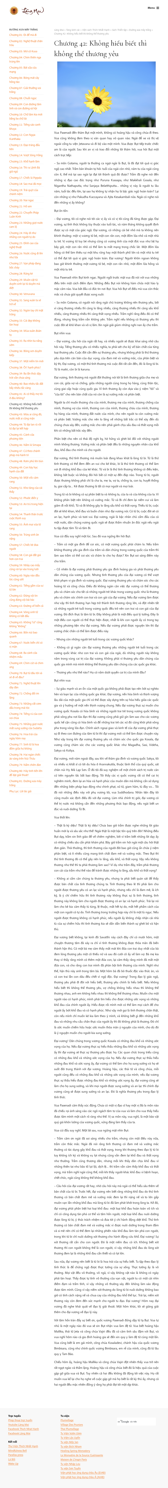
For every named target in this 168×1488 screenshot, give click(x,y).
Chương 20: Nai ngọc (21, 200)
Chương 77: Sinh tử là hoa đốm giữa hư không (24, 746)
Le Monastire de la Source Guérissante (82, 1455)
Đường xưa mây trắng (23, 29)
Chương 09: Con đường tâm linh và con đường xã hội (25, 106)
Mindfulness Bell (17, 1450)
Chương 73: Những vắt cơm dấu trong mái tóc (25, 705)
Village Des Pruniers (72, 1424)
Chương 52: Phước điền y (23, 498)
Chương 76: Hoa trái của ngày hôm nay (23, 736)
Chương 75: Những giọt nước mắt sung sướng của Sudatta (26, 726)
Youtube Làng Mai (18, 1424)
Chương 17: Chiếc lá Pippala (25, 178)
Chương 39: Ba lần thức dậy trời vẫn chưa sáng (25, 375)
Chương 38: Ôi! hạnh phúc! (25, 367)
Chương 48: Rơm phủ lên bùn (26, 461)
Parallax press (15, 1454)
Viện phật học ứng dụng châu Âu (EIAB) (83, 1472)
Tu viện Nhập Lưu (70, 1463)
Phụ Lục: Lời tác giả (20, 791)
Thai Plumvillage (70, 1428)
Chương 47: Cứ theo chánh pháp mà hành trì (24, 453)
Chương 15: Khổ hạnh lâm (24, 161)
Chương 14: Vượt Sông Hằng (25, 155)
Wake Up (13, 1463)
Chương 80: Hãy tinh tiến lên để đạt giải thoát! (25, 773)
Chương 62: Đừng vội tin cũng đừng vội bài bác (23, 597)
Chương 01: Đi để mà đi (23, 35)
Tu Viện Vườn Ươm (71, 1433)
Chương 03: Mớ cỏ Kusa (23, 51)
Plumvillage (67, 1420)
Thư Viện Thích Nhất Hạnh (23, 1446)
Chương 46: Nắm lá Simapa (25, 445)
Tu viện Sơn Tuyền (71, 1468)
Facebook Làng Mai (19, 1433)
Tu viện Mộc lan (69, 1442)
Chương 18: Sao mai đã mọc (25, 184)
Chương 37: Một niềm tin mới (26, 361)
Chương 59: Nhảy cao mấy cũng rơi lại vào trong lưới (24, 567)
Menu (151, 7)
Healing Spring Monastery (75, 1450)
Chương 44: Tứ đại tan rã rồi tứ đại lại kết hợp (25, 426)
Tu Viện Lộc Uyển (70, 1437)
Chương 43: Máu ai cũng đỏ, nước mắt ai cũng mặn (25, 416)
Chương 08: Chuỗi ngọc (23, 98)
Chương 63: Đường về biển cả (26, 606)
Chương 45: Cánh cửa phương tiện (21, 436)
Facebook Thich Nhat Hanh (23, 1428)
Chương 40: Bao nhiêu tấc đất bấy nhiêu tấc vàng (26, 385)
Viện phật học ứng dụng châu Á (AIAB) (82, 1477)
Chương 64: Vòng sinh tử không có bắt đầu (23, 614)
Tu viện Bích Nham (71, 1446)
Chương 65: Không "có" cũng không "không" (25, 624)
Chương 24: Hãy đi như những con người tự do (22, 235)
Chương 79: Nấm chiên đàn (25, 765)
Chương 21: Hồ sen (20, 206)
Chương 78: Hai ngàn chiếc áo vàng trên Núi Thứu (24, 756)
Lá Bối (11, 1459)
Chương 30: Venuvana (22, 294)
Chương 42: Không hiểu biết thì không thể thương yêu (25, 406)
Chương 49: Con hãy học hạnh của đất (23, 469)
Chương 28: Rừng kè (21, 273)
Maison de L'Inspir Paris (74, 1459)
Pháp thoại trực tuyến (20, 1420)
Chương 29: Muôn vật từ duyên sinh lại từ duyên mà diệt (24, 284)
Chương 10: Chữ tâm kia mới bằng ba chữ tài (25, 116)
